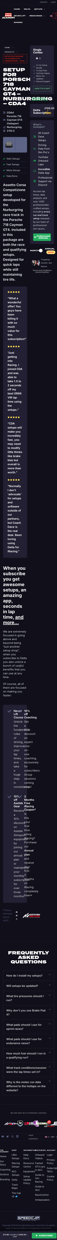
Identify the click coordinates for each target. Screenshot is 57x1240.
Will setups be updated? (22, 985)
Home (17, 9)
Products (9, 52)
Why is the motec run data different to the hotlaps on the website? (26, 1086)
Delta (27, 9)
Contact (44, 2)
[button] (28, 976)
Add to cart (42, 88)
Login (53, 2)
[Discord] (17, 1136)
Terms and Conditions (42, 270)
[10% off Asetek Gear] (9, 797)
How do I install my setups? (24, 975)
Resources (35, 16)
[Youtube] (3, 1136)
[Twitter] (7, 1136)
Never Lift (20, 16)
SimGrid (18, 22)
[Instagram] (12, 1136)
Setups (38, 9)
